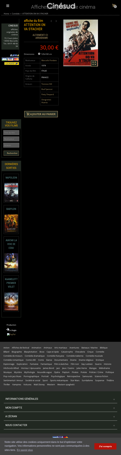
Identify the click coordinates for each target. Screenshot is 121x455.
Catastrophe (67, 351)
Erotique (100, 359)
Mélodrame (104, 368)
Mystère (18, 372)
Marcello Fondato (49, 60)
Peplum (65, 372)
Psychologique (58, 376)
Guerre (98, 364)
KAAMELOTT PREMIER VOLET (11, 283)
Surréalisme (87, 380)
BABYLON (11, 209)
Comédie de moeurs (12, 355)
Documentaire (61, 359)
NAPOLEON (11, 177)
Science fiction (101, 376)
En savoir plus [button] (25, 450)
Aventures (74, 347)
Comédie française (55, 355)
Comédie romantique (13, 359)
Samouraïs (87, 376)
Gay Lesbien (87, 364)
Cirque (90, 351)
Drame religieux (86, 359)
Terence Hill (46, 84)
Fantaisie (34, 364)
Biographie (17, 351)
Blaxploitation (30, 351)
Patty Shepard (47, 94)
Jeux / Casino (68, 368)
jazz (58, 368)
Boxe (42, 351)
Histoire (107, 364)
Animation (36, 347)
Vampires (16, 384)
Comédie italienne (74, 355)
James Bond (48, 368)
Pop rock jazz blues (12, 376)
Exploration (22, 364)
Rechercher (11, 153)
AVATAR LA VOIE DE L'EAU (11, 244)
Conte (41, 359)
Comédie (16, 13)
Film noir (75, 364)
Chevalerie (80, 351)
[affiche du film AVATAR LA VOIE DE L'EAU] (11, 262)
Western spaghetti (66, 384)
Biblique (103, 347)
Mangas (93, 368)
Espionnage (8, 364)
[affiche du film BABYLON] (11, 223)
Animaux (48, 347)
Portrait (45, 376)
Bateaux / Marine (89, 347)
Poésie (84, 372)
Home (6, 13)
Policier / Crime (96, 372)
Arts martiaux (60, 347)
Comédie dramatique (35, 355)
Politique (110, 372)
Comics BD (31, 359)
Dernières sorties (11, 166)
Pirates (75, 372)
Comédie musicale (94, 355)
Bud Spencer (47, 89)
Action (6, 347)
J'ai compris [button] (105, 446)
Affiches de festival (20, 347)
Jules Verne (82, 368)
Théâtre (110, 380)
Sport (45, 380)
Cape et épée (53, 351)
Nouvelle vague (44, 372)
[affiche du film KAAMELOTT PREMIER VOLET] (11, 301)
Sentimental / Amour (13, 380)
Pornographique (31, 376)
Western (51, 384)
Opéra (57, 372)
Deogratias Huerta (46, 101)
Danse (49, 359)
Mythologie (29, 372)
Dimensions (29, 54)
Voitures (27, 384)
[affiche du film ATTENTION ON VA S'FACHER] (80, 43)
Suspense (99, 380)
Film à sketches (61, 364)
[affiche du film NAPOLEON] (11, 192)
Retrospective (73, 376)
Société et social (32, 380)
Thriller (6, 384)
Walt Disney (39, 384)
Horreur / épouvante (31, 368)
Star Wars (74, 380)
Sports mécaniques (59, 380)
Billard (6, 351)
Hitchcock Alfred (11, 368)
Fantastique (46, 364)
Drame (73, 359)
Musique (7, 372)
